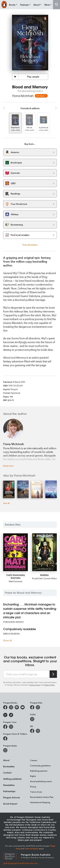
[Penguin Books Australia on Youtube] (22, 707)
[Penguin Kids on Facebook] (32, 707)
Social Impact (10, 803)
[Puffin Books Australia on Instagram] (32, 719)
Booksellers (9, 766)
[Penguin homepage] (4, 4)
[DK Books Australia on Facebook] (32, 731)
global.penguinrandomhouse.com (20, 863)
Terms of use (36, 791)
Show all (7, 640)
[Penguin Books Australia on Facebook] (5, 707)
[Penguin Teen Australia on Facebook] (5, 727)
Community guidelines (40, 765)
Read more (8, 465)
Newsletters (9, 785)
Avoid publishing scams (41, 781)
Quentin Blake (50, 578)
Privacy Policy (49, 684)
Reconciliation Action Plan (41, 797)
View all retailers (30, 244)
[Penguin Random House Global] (12, 856)
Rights (33, 776)
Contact (7, 772)
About (6, 760)
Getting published (12, 778)
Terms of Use (34, 684)
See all (6, 503)
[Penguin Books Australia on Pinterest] (17, 707)
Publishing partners (38, 770)
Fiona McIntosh (23, 96)
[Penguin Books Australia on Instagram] (11, 707)
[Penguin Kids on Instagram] (38, 707)
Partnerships (9, 791)
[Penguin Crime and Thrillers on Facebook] (5, 738)
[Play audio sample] (15, 77)
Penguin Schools (11, 797)
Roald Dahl (37, 578)
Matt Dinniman (15, 581)
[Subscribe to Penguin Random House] (53, 674)
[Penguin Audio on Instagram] (5, 750)
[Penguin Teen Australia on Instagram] (11, 727)
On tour (40, 95)
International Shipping (40, 802)
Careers (33, 760)
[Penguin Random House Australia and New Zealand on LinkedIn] (5, 715)
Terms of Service (31, 848)
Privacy (33, 786)
